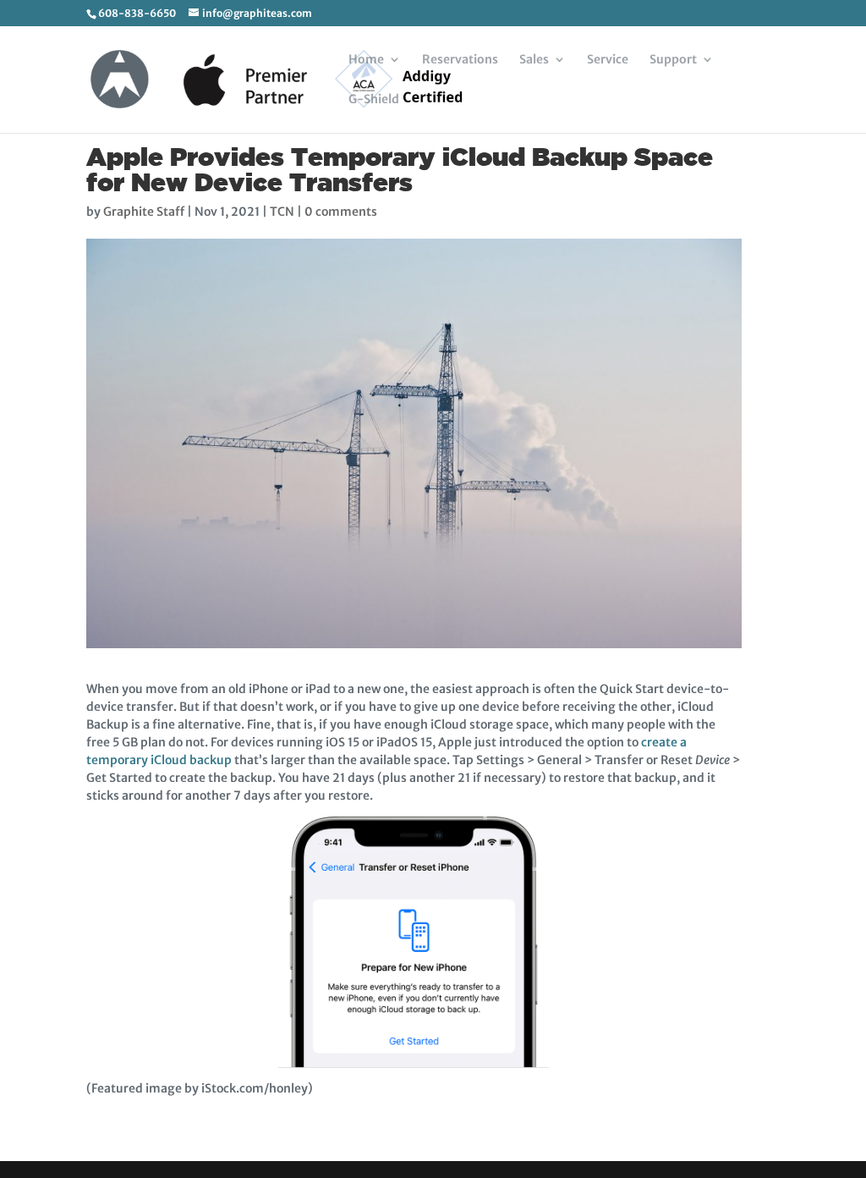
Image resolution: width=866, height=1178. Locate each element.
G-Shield (373, 100)
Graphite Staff (143, 211)
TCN (282, 211)
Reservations (460, 60)
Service (607, 60)
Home (366, 60)
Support (673, 60)
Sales (534, 60)
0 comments (340, 211)
